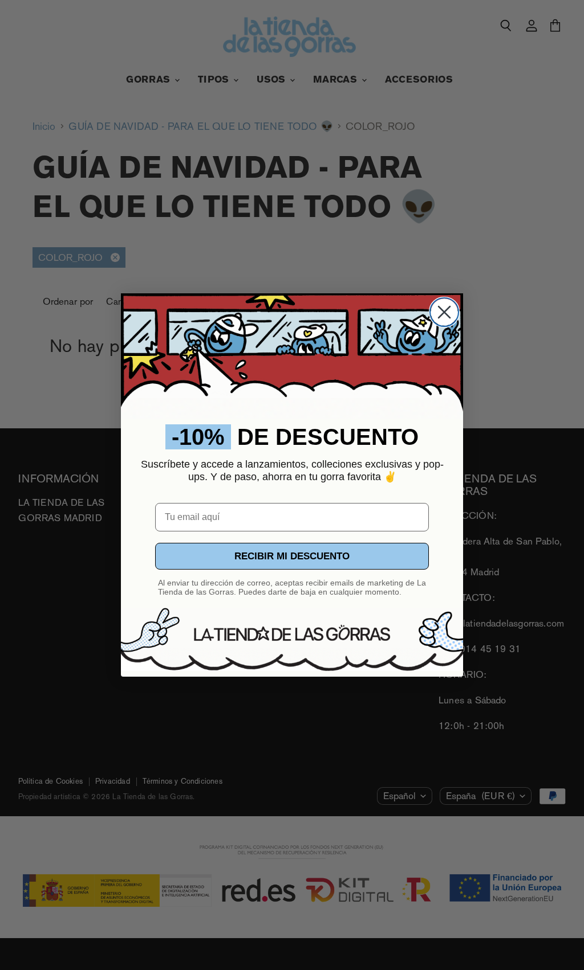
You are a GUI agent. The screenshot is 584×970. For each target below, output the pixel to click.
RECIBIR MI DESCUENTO (292, 556)
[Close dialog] (444, 312)
